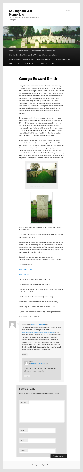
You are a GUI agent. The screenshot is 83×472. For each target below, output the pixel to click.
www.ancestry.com (25, 269)
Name (23, 430)
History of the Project (15, 64)
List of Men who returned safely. (48, 55)
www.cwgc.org (24, 274)
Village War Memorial (22, 51)
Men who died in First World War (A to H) (43, 51)
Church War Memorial (43, 59)
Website (22, 450)
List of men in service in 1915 (61, 59)
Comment (23, 402)
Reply (24, 354)
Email (23, 440)
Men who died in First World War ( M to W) (22, 55)
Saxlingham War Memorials (20, 12)
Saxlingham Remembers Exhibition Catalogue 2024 (40, 64)
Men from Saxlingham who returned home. (21, 59)
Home (11, 51)
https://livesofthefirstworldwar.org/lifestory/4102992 (38, 332)
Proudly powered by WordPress (41, 465)
